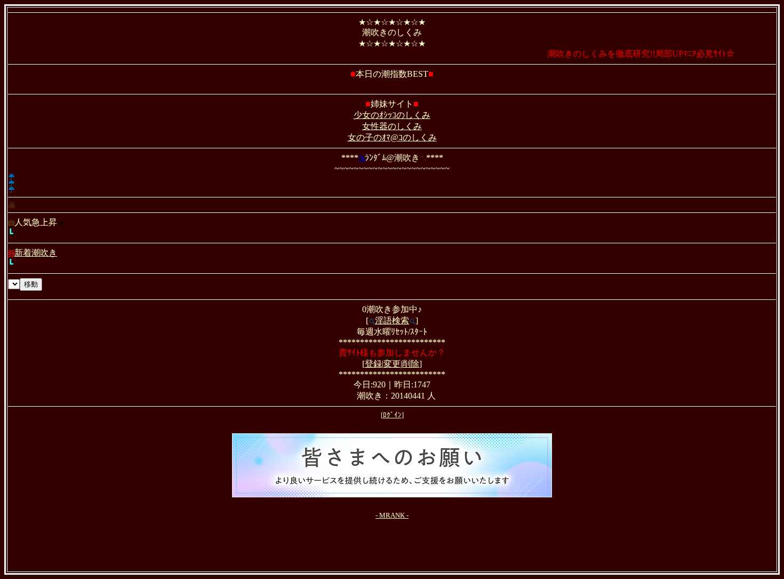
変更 (392, 363)
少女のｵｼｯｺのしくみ (392, 115)
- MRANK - (392, 515)
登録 (373, 363)
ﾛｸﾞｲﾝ (392, 415)
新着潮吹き (35, 252)
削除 (410, 363)
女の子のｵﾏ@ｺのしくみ (392, 137)
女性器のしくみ (392, 126)
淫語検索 (392, 320)
